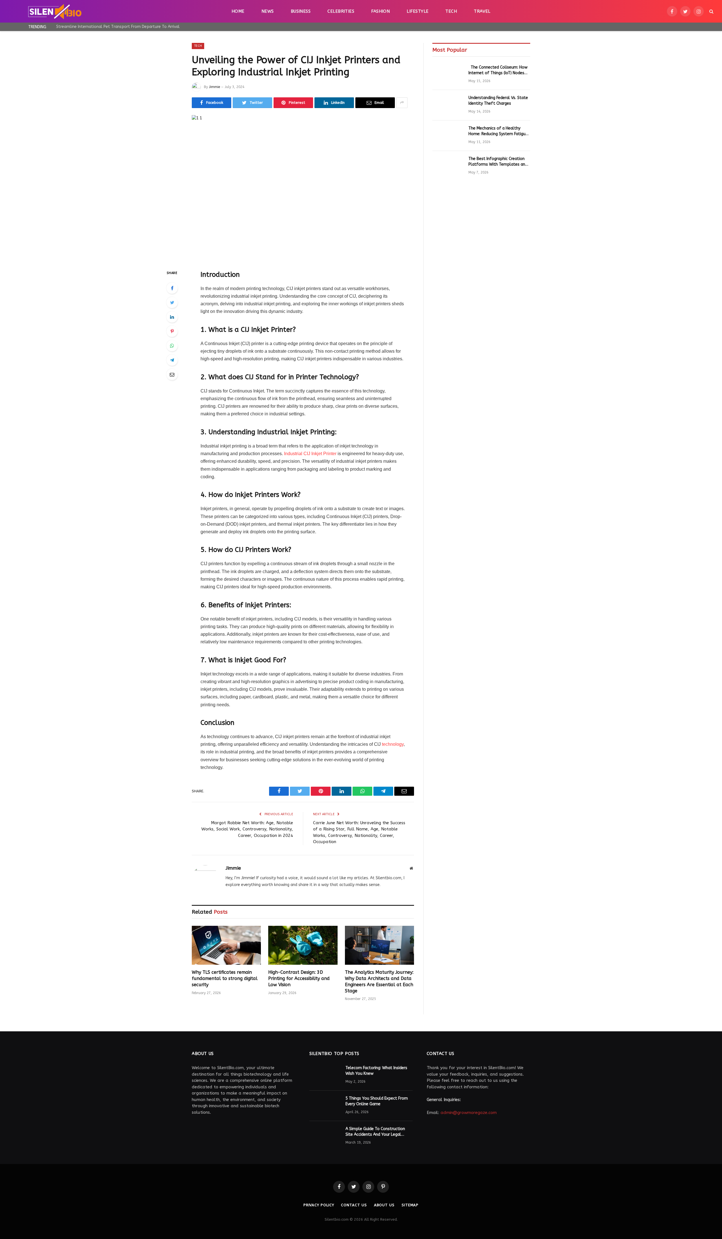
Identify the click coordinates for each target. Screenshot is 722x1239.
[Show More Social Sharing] (402, 102)
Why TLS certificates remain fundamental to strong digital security (224, 978)
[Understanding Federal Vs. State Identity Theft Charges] (447, 105)
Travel (482, 11)
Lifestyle (417, 11)
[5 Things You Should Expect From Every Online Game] (324, 1106)
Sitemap (410, 1205)
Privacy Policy (318, 1205)
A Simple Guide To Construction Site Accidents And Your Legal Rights (375, 1131)
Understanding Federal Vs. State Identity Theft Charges (498, 100)
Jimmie (214, 87)
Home (238, 11)
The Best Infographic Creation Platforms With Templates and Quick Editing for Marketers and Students (497, 161)
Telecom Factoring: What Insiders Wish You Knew (376, 1070)
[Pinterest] (172, 331)
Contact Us (354, 1205)
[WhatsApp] (172, 345)
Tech (451, 11)
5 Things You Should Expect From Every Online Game (376, 1101)
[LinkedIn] (172, 317)
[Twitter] (172, 302)
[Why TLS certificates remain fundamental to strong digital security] (226, 945)
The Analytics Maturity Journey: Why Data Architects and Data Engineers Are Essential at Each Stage (379, 981)
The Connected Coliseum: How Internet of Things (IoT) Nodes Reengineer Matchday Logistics (497, 70)
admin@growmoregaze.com (469, 1112)
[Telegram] (172, 360)
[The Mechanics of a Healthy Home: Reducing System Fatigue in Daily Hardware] (447, 135)
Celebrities (340, 11)
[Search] (711, 11)
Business (301, 11)
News (267, 11)
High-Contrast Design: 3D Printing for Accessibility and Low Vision (299, 978)
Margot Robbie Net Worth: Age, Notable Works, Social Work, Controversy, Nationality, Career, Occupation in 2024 (247, 829)
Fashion (380, 11)
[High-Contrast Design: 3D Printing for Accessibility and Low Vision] (302, 945)
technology (393, 744)
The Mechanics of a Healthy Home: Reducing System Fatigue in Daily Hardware (498, 131)
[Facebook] (172, 288)
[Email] (172, 374)
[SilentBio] (54, 11)
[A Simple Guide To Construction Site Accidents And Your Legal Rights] (324, 1136)
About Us (384, 1205)
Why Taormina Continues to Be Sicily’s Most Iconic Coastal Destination (119, 26)
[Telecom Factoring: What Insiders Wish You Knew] (324, 1075)
